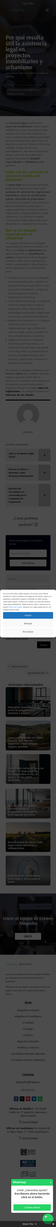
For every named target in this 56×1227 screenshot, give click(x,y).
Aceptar (28, 615)
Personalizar (28, 631)
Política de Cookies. (15, 607)
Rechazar (28, 623)
